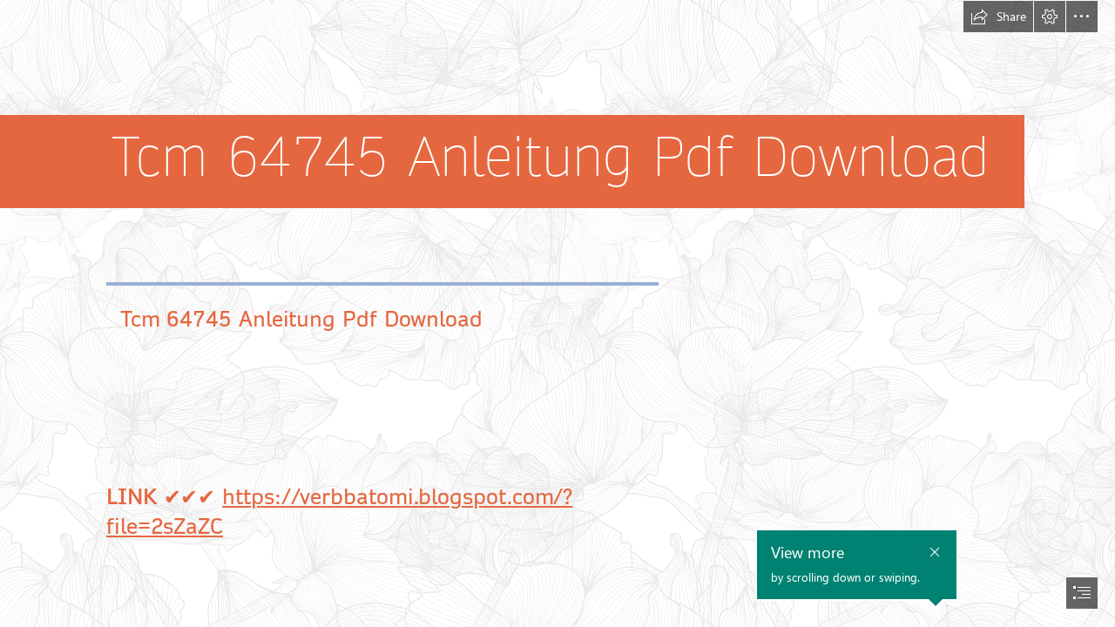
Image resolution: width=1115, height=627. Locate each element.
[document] (557, 313)
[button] (998, 16)
